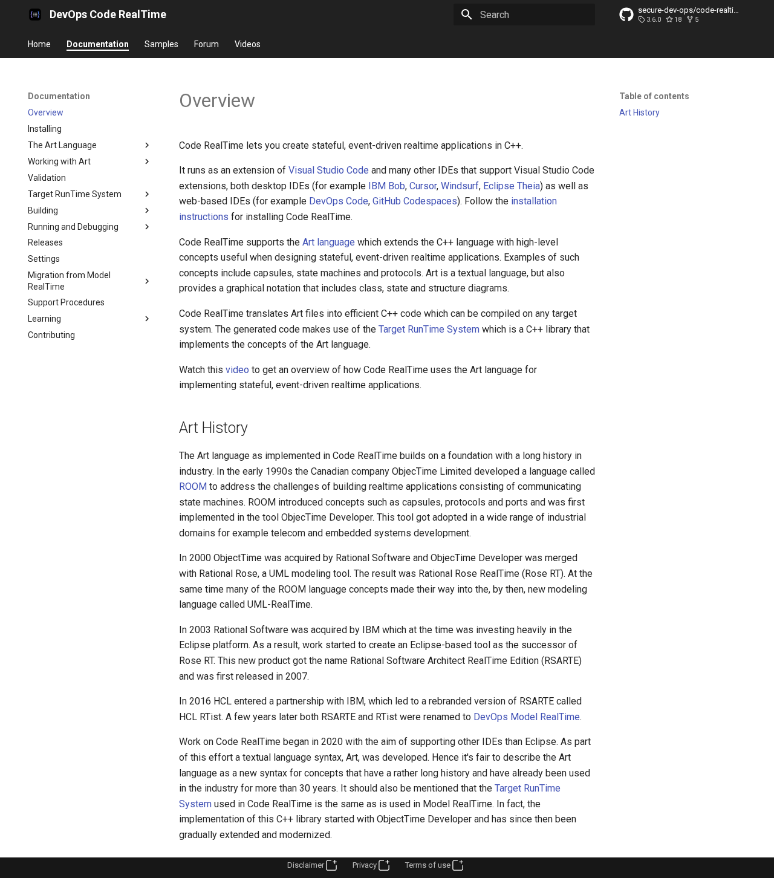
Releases (45, 242)
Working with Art (59, 161)
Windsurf (460, 186)
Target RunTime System (75, 194)
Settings (44, 259)
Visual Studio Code (328, 170)
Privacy (365, 865)
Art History (639, 112)
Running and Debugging (73, 227)
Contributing (51, 335)
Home (39, 44)
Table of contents (654, 96)
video (237, 370)
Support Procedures (66, 302)
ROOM (193, 486)
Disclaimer (305, 865)
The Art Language (62, 145)
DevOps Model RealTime (526, 717)
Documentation (98, 44)
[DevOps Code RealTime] (35, 14)
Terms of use (427, 865)
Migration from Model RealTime (69, 280)
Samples (161, 44)
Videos (248, 44)
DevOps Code (338, 201)
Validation (47, 178)
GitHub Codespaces (414, 201)
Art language (328, 242)
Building (43, 210)
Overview (45, 112)
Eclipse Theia (511, 186)
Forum (206, 44)
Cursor (423, 186)
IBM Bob (386, 186)
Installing (45, 129)
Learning (44, 319)
